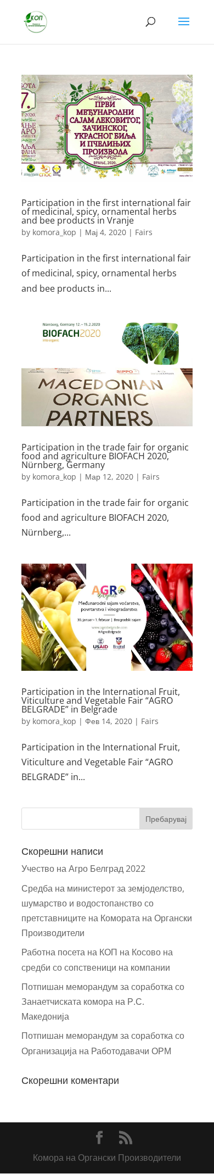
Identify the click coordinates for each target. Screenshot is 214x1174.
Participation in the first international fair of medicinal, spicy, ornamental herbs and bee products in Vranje (106, 211)
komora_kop (54, 232)
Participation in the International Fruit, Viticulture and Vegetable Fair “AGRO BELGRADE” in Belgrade (100, 700)
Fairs (144, 232)
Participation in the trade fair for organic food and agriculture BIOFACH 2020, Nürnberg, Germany (105, 456)
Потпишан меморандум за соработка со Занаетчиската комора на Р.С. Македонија (102, 1001)
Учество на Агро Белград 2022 (83, 869)
